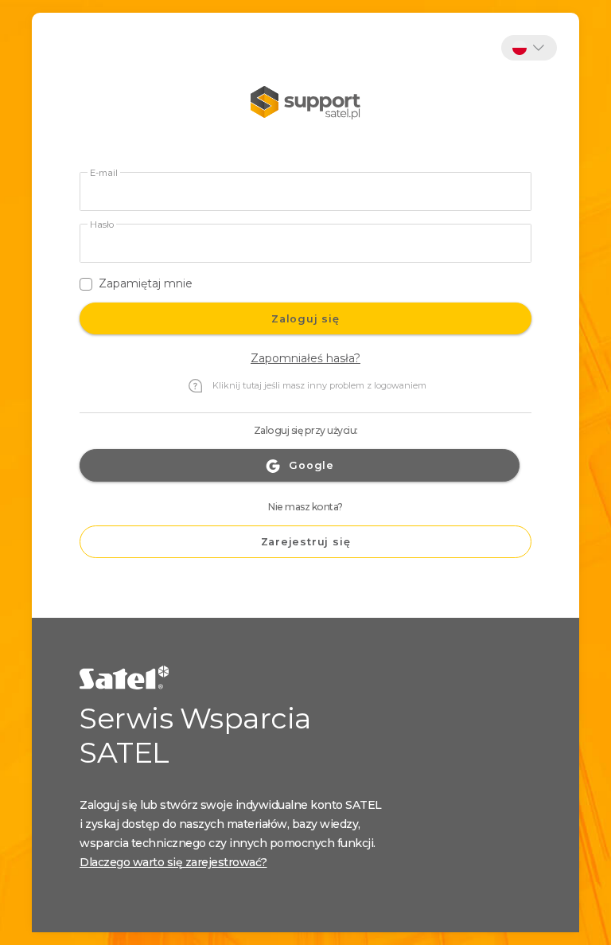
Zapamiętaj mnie (146, 283)
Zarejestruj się (306, 542)
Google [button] (311, 465)
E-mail (104, 173)
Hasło (102, 225)
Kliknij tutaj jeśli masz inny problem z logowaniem (319, 385)
